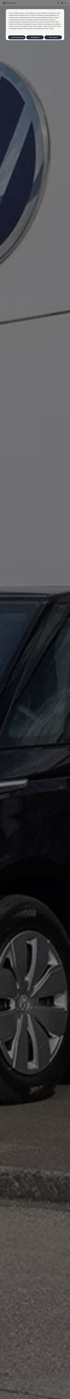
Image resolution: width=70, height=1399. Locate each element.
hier (52, 28)
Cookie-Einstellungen (17, 37)
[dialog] (35, 699)
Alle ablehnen (35, 37)
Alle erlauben (53, 37)
